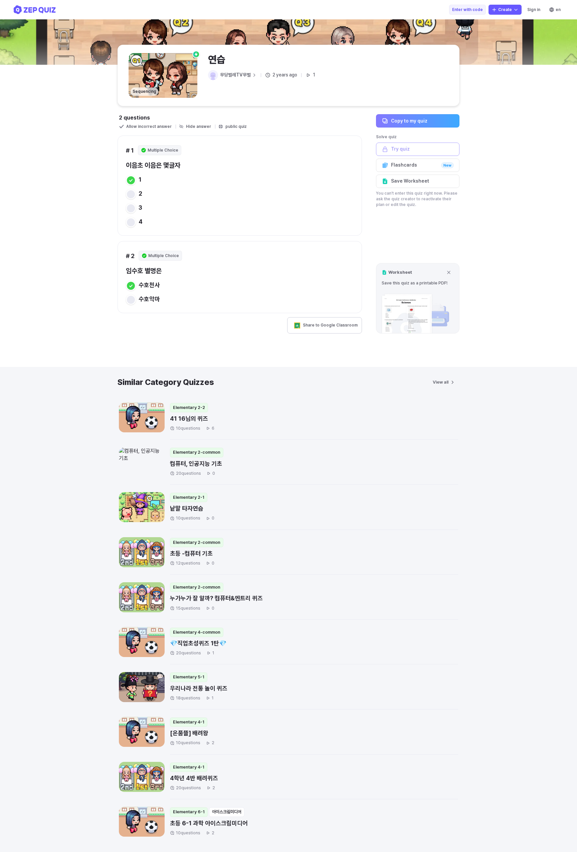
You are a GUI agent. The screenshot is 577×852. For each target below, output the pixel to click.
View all (440, 382)
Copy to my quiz (409, 120)
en (558, 9)
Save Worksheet (410, 181)
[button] (417, 298)
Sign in (533, 9)
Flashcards (421, 165)
